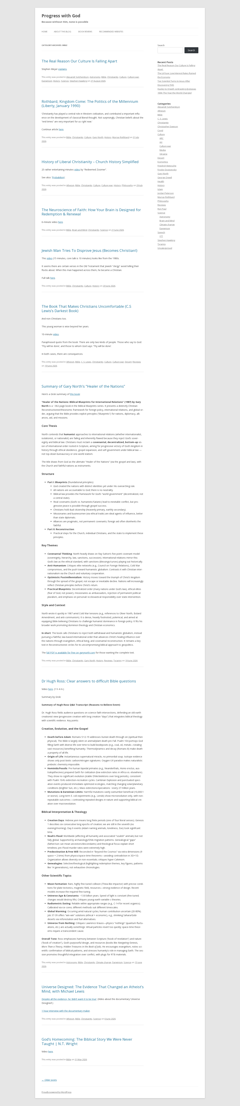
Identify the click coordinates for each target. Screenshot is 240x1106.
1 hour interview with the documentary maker (66, 1010)
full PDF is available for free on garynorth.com (70, 652)
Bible (103, 76)
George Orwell (165, 177)
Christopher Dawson (168, 126)
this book (75, 394)
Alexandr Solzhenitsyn (77, 76)
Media (163, 150)
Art (161, 142)
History (56, 80)
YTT (161, 236)
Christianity (112, 76)
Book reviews (85, 31)
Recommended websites (111, 31)
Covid (160, 130)
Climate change (103, 962)
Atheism (70, 185)
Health (161, 181)
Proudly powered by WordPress (56, 1092)
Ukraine (163, 153)
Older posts (49, 1079)
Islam (160, 189)
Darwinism (47, 80)
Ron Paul (162, 208)
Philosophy (127, 185)
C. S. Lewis (86, 361)
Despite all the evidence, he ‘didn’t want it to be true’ (69, 999)
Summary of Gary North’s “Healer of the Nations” (83, 386)
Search (161, 45)
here (61, 129)
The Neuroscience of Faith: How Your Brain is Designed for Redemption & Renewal (91, 211)
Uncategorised (165, 248)
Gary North (97, 137)
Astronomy (95, 76)
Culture (123, 76)
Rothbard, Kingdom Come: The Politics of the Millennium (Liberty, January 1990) (90, 103)
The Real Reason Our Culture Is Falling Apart (80, 61)
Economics (163, 161)
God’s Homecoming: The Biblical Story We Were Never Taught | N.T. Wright (87, 1041)
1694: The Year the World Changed (175, 92)
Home (44, 31)
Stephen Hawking (78, 80)
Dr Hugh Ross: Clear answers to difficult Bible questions (89, 681)
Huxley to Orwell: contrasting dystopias (177, 88)
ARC (161, 138)
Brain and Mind (79, 229)
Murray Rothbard (120, 137)
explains (62, 69)
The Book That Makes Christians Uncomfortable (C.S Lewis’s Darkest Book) (86, 308)
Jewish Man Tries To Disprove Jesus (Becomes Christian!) (89, 250)
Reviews (137, 361)
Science (65, 80)
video (77, 169)
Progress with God (61, 16)
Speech (161, 232)
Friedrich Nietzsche (167, 165)
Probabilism (58, 177)
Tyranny (117, 660)
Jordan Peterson (166, 193)
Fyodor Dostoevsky (167, 169)
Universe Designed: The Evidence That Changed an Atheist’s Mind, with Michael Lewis (93, 988)
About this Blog (62, 31)
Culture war (133, 76)
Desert (128, 361)
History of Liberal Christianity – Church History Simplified (90, 161)
